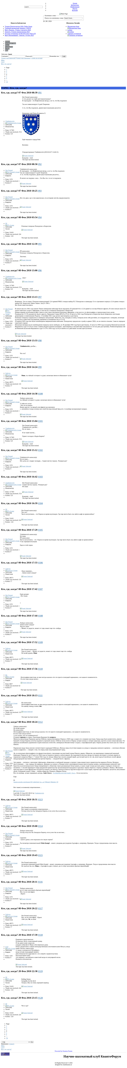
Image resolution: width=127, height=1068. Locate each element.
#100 (40, 393)
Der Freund (9, 170)
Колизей (75, 10)
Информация (74, 7)
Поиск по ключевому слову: (54, 18)
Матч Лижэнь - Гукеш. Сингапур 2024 (18, 30)
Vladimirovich (9, 121)
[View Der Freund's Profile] (12, 172)
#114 (40, 826)
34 (7, 82)
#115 (40, 855)
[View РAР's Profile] (10, 948)
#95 (40, 244)
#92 (40, 164)
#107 (40, 589)
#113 (40, 799)
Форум (75, 8)
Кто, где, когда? (6, 64)
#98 (40, 340)
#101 (40, 421)
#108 (40, 615)
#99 (40, 367)
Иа (6, 675)
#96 (40, 270)
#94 (40, 217)
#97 (40, 297)
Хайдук (8, 373)
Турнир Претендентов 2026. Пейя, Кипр (18, 26)
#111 (40, 695)
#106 (40, 562)
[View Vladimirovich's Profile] (13, 123)
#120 (40, 998)
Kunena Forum (67, 1051)
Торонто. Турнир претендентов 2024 (17, 32)
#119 (40, 971)
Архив (75, 3)
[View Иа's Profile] (9, 677)
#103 (40, 476)
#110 (40, 669)
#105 (40, 530)
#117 (40, 908)
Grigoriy (11, 1044)
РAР (6, 947)
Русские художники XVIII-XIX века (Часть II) (20, 33)
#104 (40, 503)
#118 (40, 935)
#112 (40, 722)
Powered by (58, 1051)
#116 (40, 882)
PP (6, 223)
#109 (40, 642)
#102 (40, 450)
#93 (40, 190)
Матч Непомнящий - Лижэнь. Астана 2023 (19, 35)
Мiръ (2, 60)
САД (2, 62)
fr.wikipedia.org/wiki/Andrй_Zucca (64, 773)
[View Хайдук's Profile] (11, 375)
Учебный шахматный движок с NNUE (18, 28)
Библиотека (75, 5)
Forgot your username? (23, 58)
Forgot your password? (8, 58)
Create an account (36, 58)
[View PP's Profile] (9, 225)
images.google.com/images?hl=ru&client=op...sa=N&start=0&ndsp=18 (35, 782)
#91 (40, 92)
